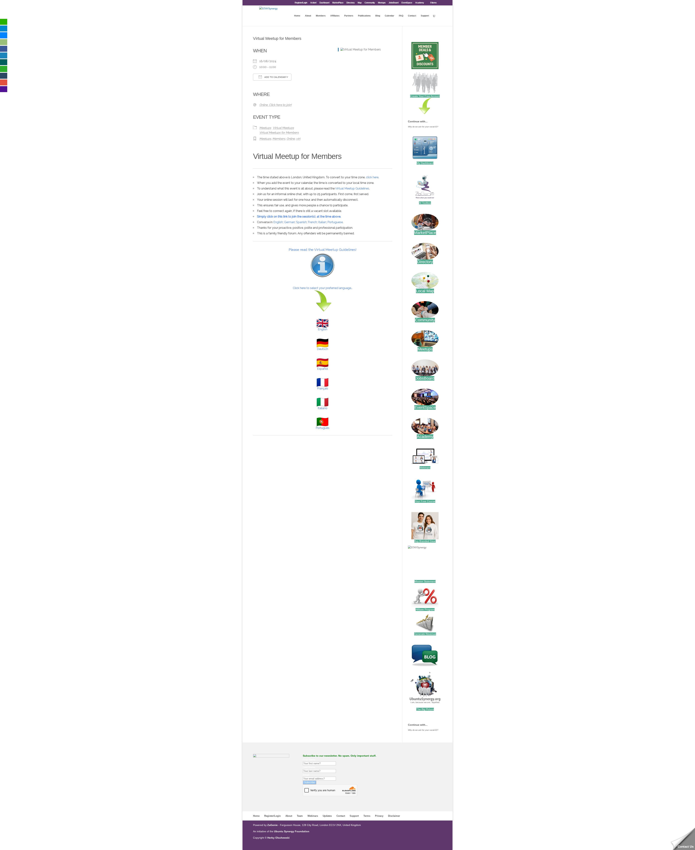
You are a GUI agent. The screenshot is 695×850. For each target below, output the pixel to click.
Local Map (425, 291)
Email (306, 774)
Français (322, 388)
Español (322, 368)
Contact (412, 15)
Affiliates (335, 15)
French (312, 222)
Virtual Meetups (283, 128)
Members (321, 15)
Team (300, 816)
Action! (313, 3)
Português (322, 428)
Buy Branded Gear (425, 541)
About (308, 15)
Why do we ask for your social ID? (423, 127)
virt (298, 138)
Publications (364, 15)
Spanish (301, 222)
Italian (322, 222)
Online (291, 138)
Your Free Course (425, 501)
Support (425, 15)
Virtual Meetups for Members (279, 132)
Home (297, 15)
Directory (350, 3)
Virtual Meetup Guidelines (352, 188)
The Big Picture (425, 709)
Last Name (309, 767)
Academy (419, 3)
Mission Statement (425, 581)
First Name (309, 759)
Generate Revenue (425, 633)
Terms (366, 816)
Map (359, 3)
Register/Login (301, 3)
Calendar (389, 15)
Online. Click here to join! (275, 105)
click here (372, 177)
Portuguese (335, 222)
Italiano (322, 408)
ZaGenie (272, 825)
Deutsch (322, 349)
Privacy (379, 816)
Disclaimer (394, 816)
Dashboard (324, 3)
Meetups (382, 3)
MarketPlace (337, 3)
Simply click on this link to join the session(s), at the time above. (299, 216)
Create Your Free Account (425, 96)
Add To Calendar (275, 77)
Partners (348, 15)
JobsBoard (393, 3)
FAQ (401, 15)
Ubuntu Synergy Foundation (291, 831)
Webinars (425, 467)
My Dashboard (425, 163)
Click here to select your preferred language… (322, 288)
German (289, 222)
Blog (377, 15)
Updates (327, 816)
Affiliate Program (425, 609)
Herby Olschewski (278, 837)
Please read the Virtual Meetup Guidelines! (323, 250)
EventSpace (406, 3)
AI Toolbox (425, 202)
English (278, 222)
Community (370, 3)
